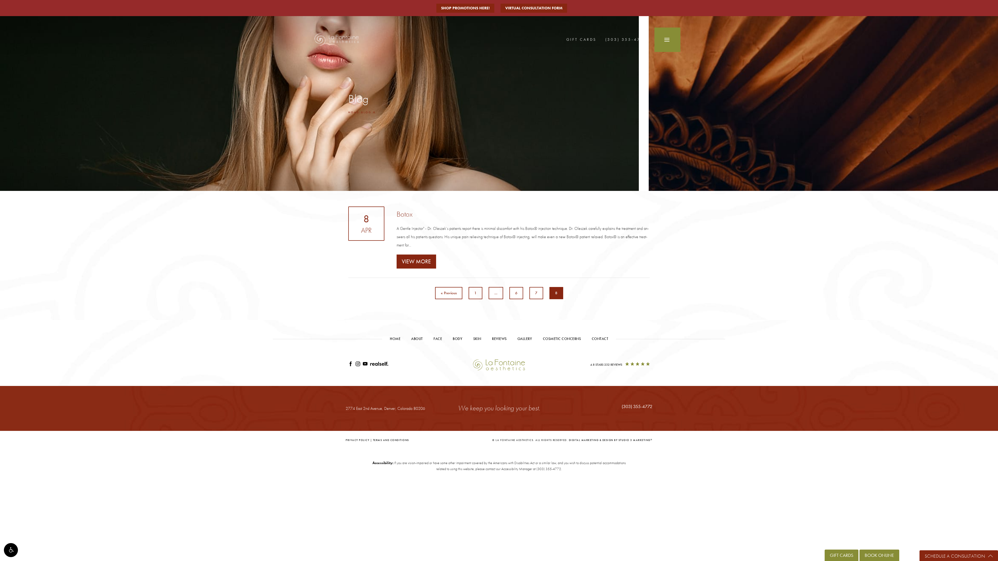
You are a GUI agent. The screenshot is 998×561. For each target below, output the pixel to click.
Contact (600, 338)
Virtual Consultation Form (533, 8)
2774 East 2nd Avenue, (385, 408)
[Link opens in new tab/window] (350, 365)
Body (457, 338)
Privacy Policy (357, 440)
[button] (11, 550)
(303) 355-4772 (548, 468)
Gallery (524, 338)
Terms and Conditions (391, 440)
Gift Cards (581, 39)
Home (353, 112)
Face (438, 338)
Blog (366, 112)
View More (416, 261)
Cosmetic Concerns (562, 338)
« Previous (449, 293)
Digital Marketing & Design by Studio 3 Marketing (611, 440)
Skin (477, 338)
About (417, 338)
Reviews (499, 338)
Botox (404, 214)
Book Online (879, 555)
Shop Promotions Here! (465, 8)
